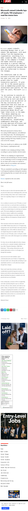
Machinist (4, 372)
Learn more (12, 505)
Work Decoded (4, 486)
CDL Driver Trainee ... (6, 366)
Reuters (3, 178)
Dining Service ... (5, 388)
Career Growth (5, 457)
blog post (13, 165)
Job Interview (5, 473)
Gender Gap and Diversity (8, 467)
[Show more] (17, 310)
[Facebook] (2, 310)
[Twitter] (5, 310)
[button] (1, 1)
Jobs (10, 405)
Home (2, 7)
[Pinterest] (11, 310)
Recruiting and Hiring (7, 481)
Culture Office (5, 465)
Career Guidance (5, 459)
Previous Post (5, 318)
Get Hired (3, 470)
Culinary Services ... (6, 383)
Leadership (4, 475)
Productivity (4, 478)
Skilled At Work (5, 483)
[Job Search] (7, 407)
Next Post (24, 318)
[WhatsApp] (8, 310)
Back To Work (4, 451)
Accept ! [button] (5, 508)
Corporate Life (5, 462)
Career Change (5, 454)
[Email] (14, 310)
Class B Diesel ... (5, 377)
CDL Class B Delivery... (7, 360)
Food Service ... (5, 393)
